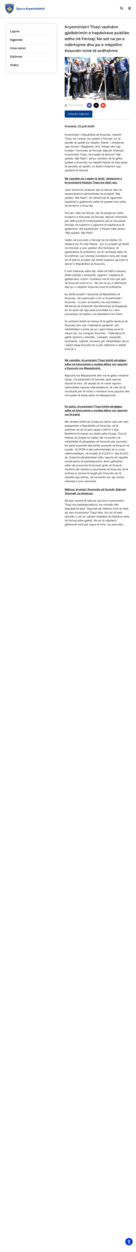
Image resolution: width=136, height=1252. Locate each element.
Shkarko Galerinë (78, 113)
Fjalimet (16, 56)
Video (14, 65)
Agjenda (16, 40)
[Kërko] (121, 8)
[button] (89, 105)
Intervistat (18, 48)
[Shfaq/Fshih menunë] (129, 8)
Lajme (14, 31)
